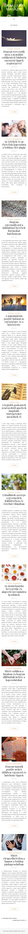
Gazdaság (17, 49)
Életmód (10, 49)
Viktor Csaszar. (21, 931)
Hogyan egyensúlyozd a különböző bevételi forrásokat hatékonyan (14, 227)
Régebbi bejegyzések (10, 918)
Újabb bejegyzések (19, 920)
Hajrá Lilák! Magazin (14, 7)
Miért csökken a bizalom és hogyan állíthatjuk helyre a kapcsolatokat (14, 675)
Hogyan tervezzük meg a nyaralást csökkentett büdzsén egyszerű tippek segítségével (14, 57)
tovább (14, 112)
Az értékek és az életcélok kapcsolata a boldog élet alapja (14, 144)
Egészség (11, 313)
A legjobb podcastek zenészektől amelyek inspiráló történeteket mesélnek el (14, 410)
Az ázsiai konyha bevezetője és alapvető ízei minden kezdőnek (14, 590)
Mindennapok (17, 139)
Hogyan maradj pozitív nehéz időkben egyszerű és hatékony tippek (14, 771)
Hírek (17, 402)
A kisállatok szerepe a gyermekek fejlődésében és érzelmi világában (14, 499)
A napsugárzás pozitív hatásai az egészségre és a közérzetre (14, 320)
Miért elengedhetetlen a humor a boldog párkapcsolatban (14, 860)
